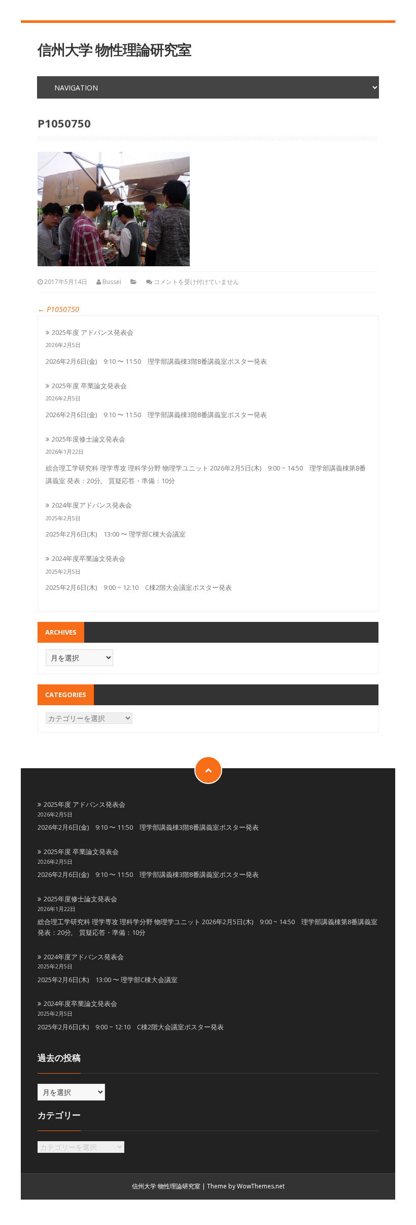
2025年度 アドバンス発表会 (92, 332)
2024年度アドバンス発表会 (92, 505)
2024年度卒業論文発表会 (88, 558)
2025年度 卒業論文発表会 (89, 385)
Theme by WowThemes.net (246, 1186)
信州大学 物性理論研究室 (114, 49)
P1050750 (58, 309)
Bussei (111, 281)
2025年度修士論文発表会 (88, 439)
